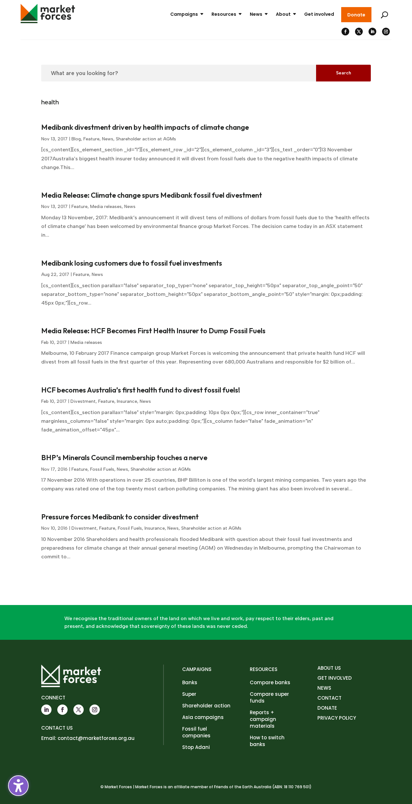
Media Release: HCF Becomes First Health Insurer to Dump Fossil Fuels (153, 330)
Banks (189, 682)
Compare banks (270, 682)
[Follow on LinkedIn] (372, 31)
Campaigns (184, 14)
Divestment (83, 401)
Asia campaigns (203, 717)
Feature (91, 139)
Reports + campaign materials (263, 719)
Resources (223, 14)
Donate (356, 15)
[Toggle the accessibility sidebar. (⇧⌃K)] (18, 785)
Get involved (319, 14)
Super (189, 694)
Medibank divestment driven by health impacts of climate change (145, 127)
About (283, 14)
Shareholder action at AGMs (146, 139)
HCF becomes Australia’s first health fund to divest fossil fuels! (140, 389)
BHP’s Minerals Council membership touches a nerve (124, 457)
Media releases (106, 206)
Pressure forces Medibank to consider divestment (120, 516)
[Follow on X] (359, 31)
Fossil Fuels (102, 469)
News (256, 14)
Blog (76, 139)
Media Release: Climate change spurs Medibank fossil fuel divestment (151, 195)
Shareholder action (206, 705)
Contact (329, 698)
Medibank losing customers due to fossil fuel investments (131, 263)
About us (329, 668)
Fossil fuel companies (196, 732)
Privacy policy (336, 717)
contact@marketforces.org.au (96, 738)
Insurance (127, 401)
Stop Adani (196, 747)
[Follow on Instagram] (386, 31)
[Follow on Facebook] (345, 31)
